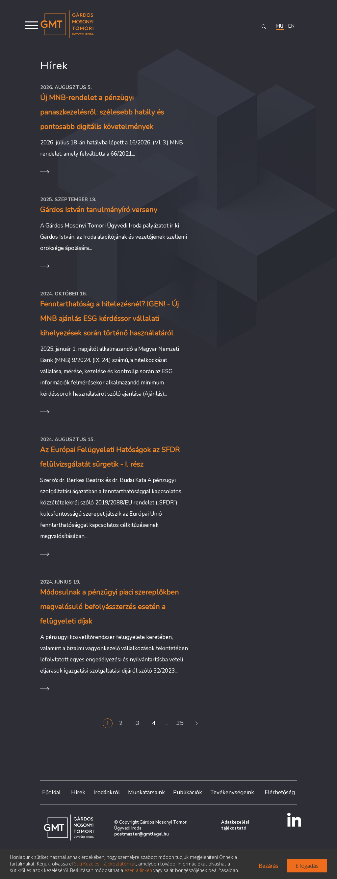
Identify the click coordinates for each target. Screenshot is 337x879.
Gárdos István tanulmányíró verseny (98, 210)
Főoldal (51, 792)
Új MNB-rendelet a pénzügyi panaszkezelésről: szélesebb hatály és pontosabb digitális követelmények (102, 112)
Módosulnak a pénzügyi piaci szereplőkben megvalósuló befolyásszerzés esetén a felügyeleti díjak (109, 606)
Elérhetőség (280, 792)
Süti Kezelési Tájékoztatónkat (105, 864)
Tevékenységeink (232, 792)
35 (180, 723)
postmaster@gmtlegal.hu (141, 834)
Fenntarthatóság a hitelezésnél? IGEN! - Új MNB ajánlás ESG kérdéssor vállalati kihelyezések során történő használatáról (109, 318)
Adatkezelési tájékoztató (235, 825)
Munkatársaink (146, 792)
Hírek (78, 792)
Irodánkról (106, 792)
